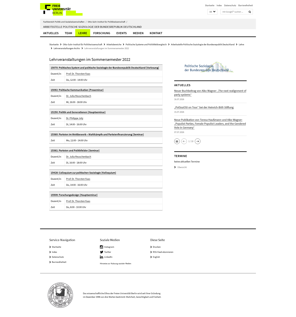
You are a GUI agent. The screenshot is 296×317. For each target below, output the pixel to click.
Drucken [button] (157, 246)
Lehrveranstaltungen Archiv (67, 48)
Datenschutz (230, 5)
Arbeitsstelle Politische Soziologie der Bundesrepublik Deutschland (92, 27)
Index (219, 5)
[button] (212, 12)
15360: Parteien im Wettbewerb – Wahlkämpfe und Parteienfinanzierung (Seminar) (97, 134)
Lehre (82, 33)
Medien (138, 33)
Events (121, 33)
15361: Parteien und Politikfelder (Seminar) (75, 150)
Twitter (107, 251)
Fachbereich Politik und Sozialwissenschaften (64, 22)
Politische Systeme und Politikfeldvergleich (146, 44)
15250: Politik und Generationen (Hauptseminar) (78, 112)
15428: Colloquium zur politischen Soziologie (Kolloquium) (83, 172)
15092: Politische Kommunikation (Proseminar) (77, 90)
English (156, 256)
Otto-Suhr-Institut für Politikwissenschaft (107, 22)
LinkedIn (108, 256)
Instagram (109, 246)
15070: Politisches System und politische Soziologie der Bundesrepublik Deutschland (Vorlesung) (105, 67)
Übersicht (182, 167)
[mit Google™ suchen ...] (250, 11)
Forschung (101, 33)
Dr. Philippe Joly (74, 118)
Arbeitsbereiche (114, 44)
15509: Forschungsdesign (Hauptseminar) (74, 195)
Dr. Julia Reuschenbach (78, 96)
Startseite (209, 5)
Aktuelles (51, 33)
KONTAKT (156, 33)
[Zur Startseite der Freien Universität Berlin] (66, 9)
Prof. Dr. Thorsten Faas (78, 73)
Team (68, 33)
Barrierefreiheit (245, 5)
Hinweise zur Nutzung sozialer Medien (115, 263)
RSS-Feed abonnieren (163, 251)
